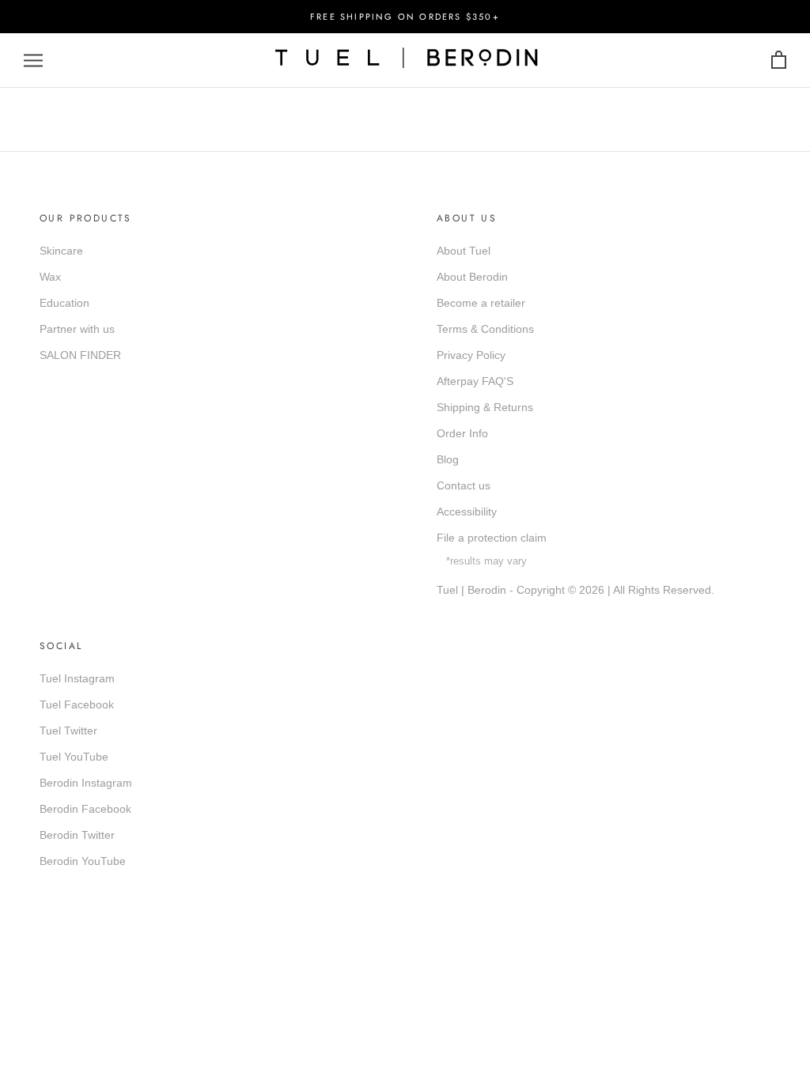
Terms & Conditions (485, 329)
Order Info (462, 433)
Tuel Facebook (77, 704)
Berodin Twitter (77, 835)
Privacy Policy (471, 355)
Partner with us (77, 329)
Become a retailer (481, 302)
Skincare (61, 250)
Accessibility (467, 511)
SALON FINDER (80, 355)
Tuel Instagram (77, 678)
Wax (50, 276)
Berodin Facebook (85, 808)
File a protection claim (492, 537)
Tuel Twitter (68, 730)
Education (64, 302)
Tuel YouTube (74, 756)
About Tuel (463, 250)
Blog (448, 459)
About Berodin (472, 276)
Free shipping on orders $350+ (405, 16)
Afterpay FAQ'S (475, 381)
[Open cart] (778, 60)
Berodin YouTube (83, 861)
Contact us (463, 485)
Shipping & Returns (485, 407)
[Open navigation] (33, 60)
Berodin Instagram (86, 782)
